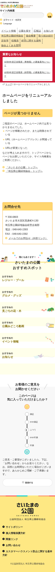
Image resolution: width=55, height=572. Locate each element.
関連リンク (12, 539)
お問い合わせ (13, 545)
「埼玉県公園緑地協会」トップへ (24, 171)
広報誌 (37, 31)
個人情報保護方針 (15, 533)
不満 (32, 445)
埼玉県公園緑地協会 (12, 35)
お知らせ (48, 31)
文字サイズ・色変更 (12, 20)
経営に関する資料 (31, 40)
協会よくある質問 (11, 45)
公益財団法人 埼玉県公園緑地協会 (23, 4)
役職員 (15, 40)
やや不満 (34, 437)
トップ (9, 84)
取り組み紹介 (45, 35)
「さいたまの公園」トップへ (22, 167)
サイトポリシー (14, 527)
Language (7, 23)
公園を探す (25, 31)
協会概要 (31, 35)
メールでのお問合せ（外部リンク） (28, 238)
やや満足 (34, 422)
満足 (32, 414)
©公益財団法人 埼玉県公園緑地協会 (27, 563)
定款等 (5, 40)
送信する (29, 482)
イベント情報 (8, 31)
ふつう (33, 430)
